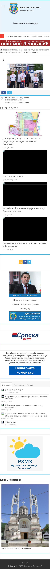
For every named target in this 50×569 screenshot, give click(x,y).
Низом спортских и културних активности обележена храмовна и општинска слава (24, 51)
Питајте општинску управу (25, 300)
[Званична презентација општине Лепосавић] (25, 9)
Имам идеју (25, 308)
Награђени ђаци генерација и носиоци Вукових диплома (26, 397)
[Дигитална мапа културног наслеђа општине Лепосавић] (25, 43)
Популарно (19, 385)
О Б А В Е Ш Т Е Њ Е (13, 176)
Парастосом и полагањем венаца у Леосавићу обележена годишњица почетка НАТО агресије (26, 414)
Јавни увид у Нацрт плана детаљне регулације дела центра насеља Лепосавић (21, 141)
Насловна (6, 50)
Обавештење (11, 422)
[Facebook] (25, 262)
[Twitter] (29, 262)
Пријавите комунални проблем (25, 304)
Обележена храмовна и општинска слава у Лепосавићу (23, 406)
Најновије (6, 385)
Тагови (30, 385)
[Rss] (21, 262)
